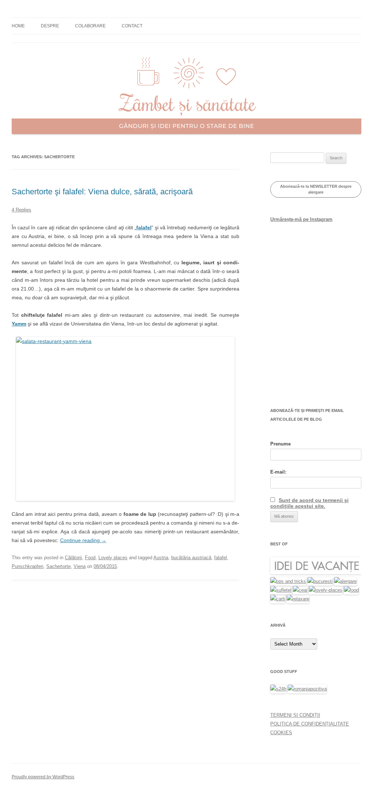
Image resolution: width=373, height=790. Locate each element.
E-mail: (278, 472)
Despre (50, 25)
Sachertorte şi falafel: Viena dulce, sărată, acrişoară (102, 191)
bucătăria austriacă (191, 557)
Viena (80, 566)
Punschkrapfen (27, 566)
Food (90, 557)
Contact (132, 25)
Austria (160, 557)
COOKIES (281, 732)
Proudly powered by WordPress (43, 776)
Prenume (280, 444)
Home (18, 25)
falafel (144, 227)
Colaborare (90, 25)
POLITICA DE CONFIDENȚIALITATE (309, 724)
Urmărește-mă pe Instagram (301, 219)
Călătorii (73, 557)
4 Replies (21, 210)
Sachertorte (58, 566)
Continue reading (83, 540)
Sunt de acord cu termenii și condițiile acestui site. (309, 503)
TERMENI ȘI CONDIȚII (295, 715)
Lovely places (112, 557)
